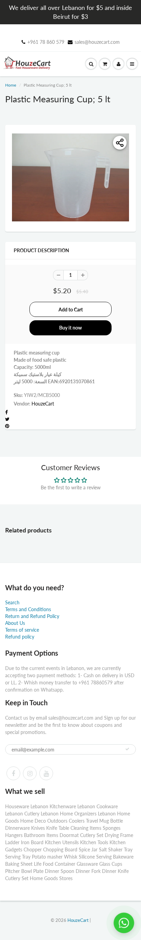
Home (10, 85)
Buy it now (70, 328)
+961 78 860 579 (45, 42)
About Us (15, 623)
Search (12, 602)
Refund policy (19, 637)
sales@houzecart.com (97, 42)
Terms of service (22, 630)
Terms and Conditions (28, 609)
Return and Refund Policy (32, 616)
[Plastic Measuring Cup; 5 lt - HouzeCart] (70, 177)
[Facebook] (13, 773)
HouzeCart (42, 404)
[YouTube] (46, 773)
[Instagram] (30, 773)
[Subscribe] (127, 749)
